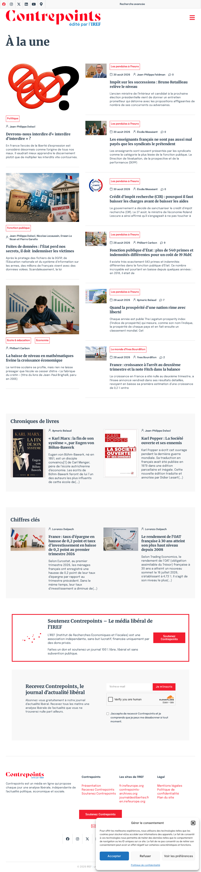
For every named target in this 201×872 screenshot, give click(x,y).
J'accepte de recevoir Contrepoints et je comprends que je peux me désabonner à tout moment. (139, 718)
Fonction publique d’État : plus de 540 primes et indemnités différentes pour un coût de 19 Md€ (151, 252)
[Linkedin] (26, 4)
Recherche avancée (132, 4)
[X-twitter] (19, 4)
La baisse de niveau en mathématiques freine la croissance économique (40, 358)
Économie (42, 340)
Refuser (145, 856)
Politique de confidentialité (145, 865)
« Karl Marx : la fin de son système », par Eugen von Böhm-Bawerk (71, 443)
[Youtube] (34, 4)
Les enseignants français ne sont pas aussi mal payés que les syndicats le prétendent (151, 141)
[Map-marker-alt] (41, 4)
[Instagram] (11, 4)
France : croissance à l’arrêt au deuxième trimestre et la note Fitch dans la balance (145, 367)
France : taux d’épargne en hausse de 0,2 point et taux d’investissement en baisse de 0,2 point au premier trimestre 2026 (72, 545)
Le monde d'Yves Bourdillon (128, 349)
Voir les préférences (178, 856)
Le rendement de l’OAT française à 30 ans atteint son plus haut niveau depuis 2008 (163, 543)
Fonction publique (18, 228)
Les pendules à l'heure (125, 66)
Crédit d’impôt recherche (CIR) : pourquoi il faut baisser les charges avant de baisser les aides (151, 198)
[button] (193, 823)
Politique (12, 118)
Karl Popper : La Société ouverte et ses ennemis (162, 440)
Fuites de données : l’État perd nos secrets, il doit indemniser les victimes (40, 248)
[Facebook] (67, 839)
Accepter (114, 856)
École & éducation (18, 340)
